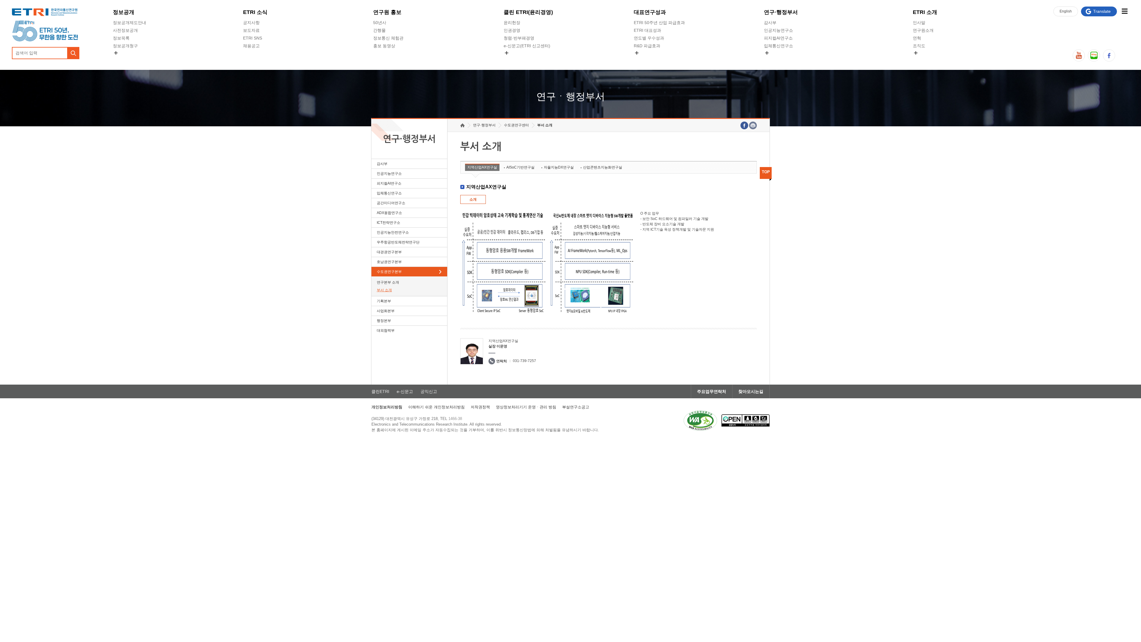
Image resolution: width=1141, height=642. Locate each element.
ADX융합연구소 (389, 213)
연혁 (917, 38)
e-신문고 (405, 391)
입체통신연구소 (778, 45)
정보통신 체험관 (388, 38)
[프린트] (753, 125)
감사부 (770, 22)
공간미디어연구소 (780, 59)
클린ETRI (380, 391)
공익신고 (512, 59)
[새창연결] (744, 125)
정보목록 (121, 38)
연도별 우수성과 (649, 38)
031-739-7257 (524, 361)
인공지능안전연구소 (393, 232)
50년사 (379, 22)
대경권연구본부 (389, 252)
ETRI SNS (252, 38)
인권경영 (512, 30)
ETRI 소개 (925, 12)
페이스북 (1109, 55)
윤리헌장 (512, 22)
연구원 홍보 (387, 12)
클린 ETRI (528, 12)
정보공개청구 (125, 45)
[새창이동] (700, 420)
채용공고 (251, 45)
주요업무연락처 (711, 391)
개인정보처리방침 (386, 407)
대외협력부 (386, 330)
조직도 (919, 45)
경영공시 (121, 59)
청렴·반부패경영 (519, 38)
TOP (766, 172)
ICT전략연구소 (388, 223)
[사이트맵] (1124, 11)
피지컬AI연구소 (778, 38)
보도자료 (251, 30)
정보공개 (123, 12)
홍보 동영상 (384, 45)
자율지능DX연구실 (559, 167)
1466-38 (455, 418)
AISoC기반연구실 (520, 167)
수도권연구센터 (516, 125)
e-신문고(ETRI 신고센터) (527, 45)
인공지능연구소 (778, 30)
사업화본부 (386, 311)
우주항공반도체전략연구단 (398, 242)
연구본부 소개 (388, 282)
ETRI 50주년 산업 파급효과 (659, 22)
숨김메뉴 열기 (116, 53)
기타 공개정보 (926, 59)
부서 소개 (384, 290)
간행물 (379, 30)
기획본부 (384, 301)
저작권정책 (480, 407)
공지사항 (251, 22)
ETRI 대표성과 (647, 30)
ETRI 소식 (255, 12)
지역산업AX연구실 (482, 167)
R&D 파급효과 (647, 45)
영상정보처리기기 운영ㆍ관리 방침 (526, 407)
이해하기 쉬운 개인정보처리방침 (436, 407)
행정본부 (384, 321)
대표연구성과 (650, 12)
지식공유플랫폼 (648, 59)
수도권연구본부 (389, 272)
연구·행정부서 (781, 12)
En (1066, 11)
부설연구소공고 (575, 407)
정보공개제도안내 (129, 22)
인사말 (919, 22)
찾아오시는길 (750, 391)
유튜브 (1079, 55)
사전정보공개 (125, 30)
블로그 (1094, 55)
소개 (473, 199)
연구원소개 (923, 30)
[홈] (462, 125)
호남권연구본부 (389, 262)
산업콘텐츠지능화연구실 (602, 167)
